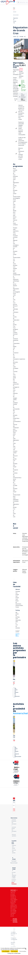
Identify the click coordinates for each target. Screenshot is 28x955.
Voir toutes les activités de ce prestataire (15, 692)
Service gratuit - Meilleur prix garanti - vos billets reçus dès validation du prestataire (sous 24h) (23, 85)
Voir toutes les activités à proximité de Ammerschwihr (15, 752)
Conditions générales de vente (14, 934)
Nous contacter (23, 99)
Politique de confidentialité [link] (14, 953)
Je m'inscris (14, 809)
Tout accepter (5, 951)
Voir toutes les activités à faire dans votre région (15, 920)
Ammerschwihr (16, 14)
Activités (14, 11)
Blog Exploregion (14, 862)
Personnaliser (22, 951)
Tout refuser (14, 951)
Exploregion (14, 861)
